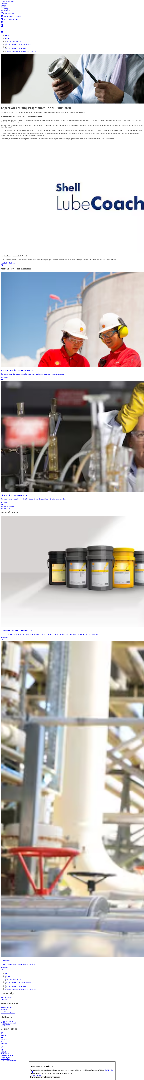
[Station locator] (72, 22)
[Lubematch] (72, 25)
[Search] (72, 29)
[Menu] (72, 32)
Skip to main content (7, 1)
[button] (72, 11)
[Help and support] (72, 27)
